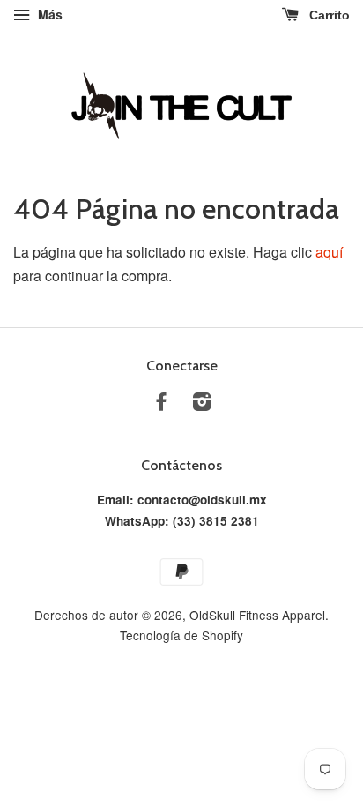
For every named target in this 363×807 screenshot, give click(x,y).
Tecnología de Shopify (181, 635)
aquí (329, 252)
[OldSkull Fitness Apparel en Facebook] (161, 404)
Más (48, 14)
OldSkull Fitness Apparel (257, 615)
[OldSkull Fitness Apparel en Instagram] (201, 404)
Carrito (328, 15)
